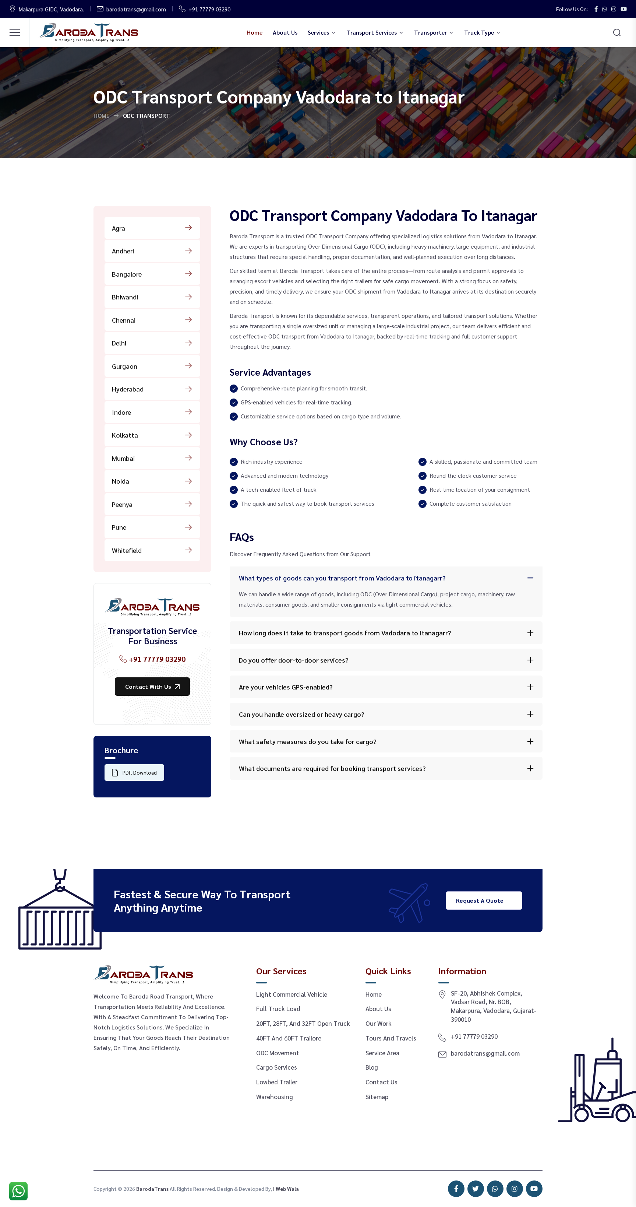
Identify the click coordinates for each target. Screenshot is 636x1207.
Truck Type (479, 32)
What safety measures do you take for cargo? (308, 741)
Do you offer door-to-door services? (294, 660)
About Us (285, 32)
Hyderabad (128, 389)
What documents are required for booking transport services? (332, 768)
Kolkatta (125, 435)
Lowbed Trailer (276, 1082)
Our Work (378, 1023)
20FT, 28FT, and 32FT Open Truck (303, 1023)
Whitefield (127, 550)
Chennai (123, 320)
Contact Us (381, 1082)
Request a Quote (480, 900)
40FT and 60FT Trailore (288, 1038)
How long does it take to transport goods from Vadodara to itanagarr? (345, 632)
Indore (121, 412)
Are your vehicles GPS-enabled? (286, 687)
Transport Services (371, 32)
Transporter (430, 32)
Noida (120, 481)
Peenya (122, 504)
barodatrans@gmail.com (136, 9)
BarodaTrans (152, 1188)
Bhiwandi (125, 296)
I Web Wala (286, 1188)
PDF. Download (140, 772)
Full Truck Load (278, 1008)
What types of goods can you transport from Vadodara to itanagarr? (342, 577)
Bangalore (127, 274)
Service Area (382, 1053)
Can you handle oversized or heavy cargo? (301, 714)
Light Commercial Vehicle (291, 994)
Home (254, 32)
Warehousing (274, 1096)
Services (318, 32)
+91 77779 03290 (209, 9)
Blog (371, 1067)
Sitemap (376, 1096)
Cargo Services (276, 1067)
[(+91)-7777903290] (18, 1187)
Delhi (119, 342)
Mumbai (123, 458)
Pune (119, 527)
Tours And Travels (390, 1038)
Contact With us (148, 686)
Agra (118, 228)
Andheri (123, 250)
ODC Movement (277, 1053)
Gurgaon (124, 366)
